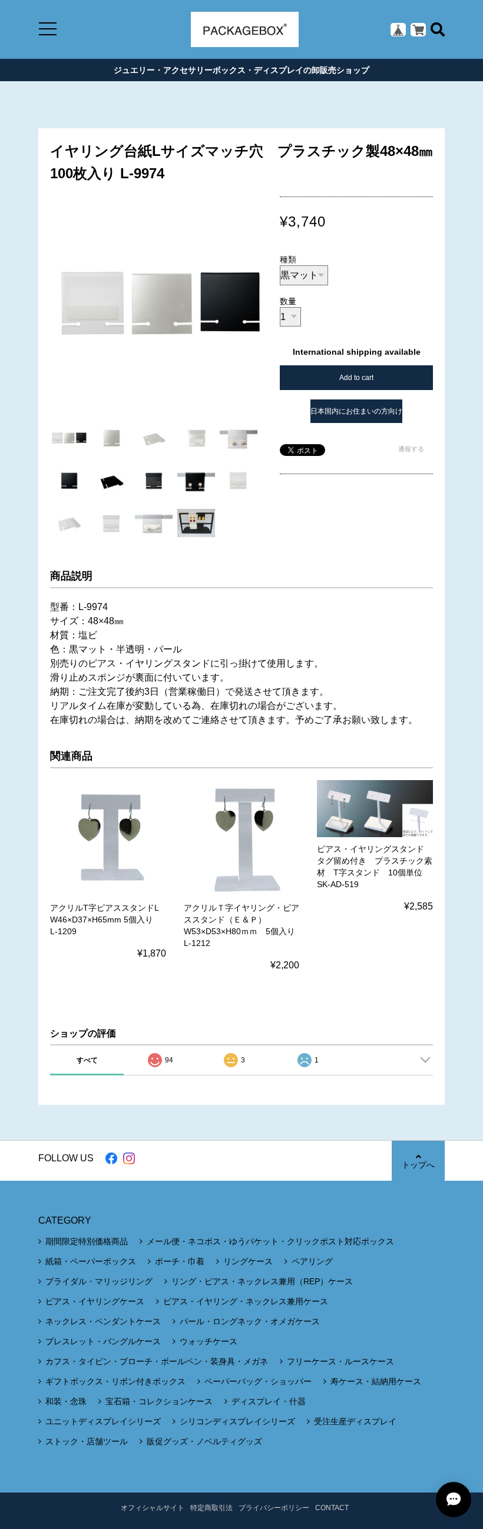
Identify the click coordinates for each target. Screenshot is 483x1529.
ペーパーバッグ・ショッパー (258, 1381)
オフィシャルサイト (152, 1508)
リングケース (248, 1261)
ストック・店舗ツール (86, 1441)
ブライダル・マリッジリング (99, 1281)
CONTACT (332, 1508)
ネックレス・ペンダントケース (103, 1321)
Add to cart (356, 378)
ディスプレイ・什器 (268, 1401)
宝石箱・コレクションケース (159, 1401)
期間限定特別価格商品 (86, 1241)
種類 (288, 259)
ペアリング (312, 1261)
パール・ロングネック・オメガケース (250, 1321)
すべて (87, 1060)
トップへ (418, 1165)
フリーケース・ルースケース (340, 1361)
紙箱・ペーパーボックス (90, 1261)
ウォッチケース (208, 1341)
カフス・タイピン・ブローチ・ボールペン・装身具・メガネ (156, 1361)
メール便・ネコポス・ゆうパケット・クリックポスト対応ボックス (270, 1241)
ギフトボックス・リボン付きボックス (115, 1381)
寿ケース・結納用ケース (375, 1381)
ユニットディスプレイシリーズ (103, 1421)
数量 (288, 301)
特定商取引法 (211, 1508)
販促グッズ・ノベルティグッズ (204, 1441)
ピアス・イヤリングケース (94, 1301)
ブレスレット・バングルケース (103, 1341)
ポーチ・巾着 (179, 1261)
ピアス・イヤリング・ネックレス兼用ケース (245, 1301)
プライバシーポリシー (274, 1508)
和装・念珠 (66, 1401)
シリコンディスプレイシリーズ (237, 1421)
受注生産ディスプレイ (355, 1421)
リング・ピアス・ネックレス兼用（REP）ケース (262, 1281)
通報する (411, 448)
